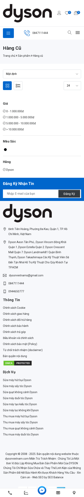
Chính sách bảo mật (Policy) (20, 344)
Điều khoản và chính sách (18, 338)
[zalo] (26, 492)
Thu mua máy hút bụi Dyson (20, 416)
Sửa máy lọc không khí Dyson (21, 410)
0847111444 (40, 32)
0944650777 (16, 291)
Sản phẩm (24, 55)
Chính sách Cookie (14, 307)
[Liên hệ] (74, 492)
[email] (58, 492)
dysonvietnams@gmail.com (26, 275)
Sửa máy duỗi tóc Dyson (18, 398)
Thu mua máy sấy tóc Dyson (20, 422)
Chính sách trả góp (14, 331)
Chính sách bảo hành (16, 325)
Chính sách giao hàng (16, 313)
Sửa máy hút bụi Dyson (17, 380)
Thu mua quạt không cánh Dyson (23, 428)
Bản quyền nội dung (15, 356)
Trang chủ (9, 55)
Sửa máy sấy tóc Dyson (17, 386)
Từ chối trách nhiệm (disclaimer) (23, 350)
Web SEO (38, 477)
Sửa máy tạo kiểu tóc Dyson (20, 404)
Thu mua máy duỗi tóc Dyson (21, 434)
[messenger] (42, 493)
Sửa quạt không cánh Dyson (20, 392)
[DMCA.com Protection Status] (17, 362)
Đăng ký (69, 193)
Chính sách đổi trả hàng (17, 319)
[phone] (10, 492)
